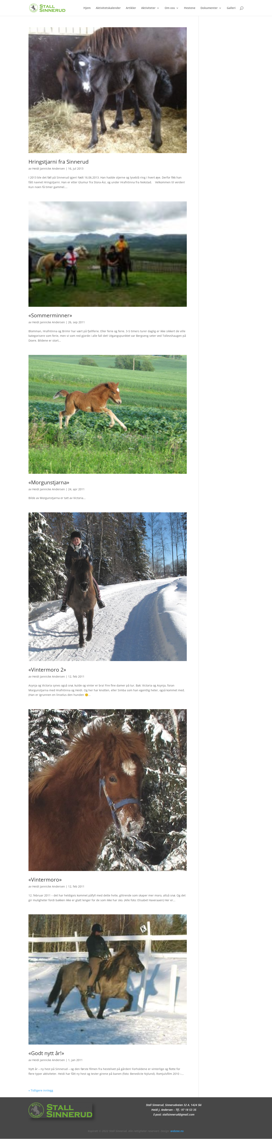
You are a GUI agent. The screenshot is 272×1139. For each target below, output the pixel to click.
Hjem (87, 8)
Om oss (170, 8)
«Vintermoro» (45, 879)
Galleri (231, 8)
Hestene (189, 8)
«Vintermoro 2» (47, 669)
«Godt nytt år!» (46, 1053)
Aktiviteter (148, 8)
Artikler (131, 8)
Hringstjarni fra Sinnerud (58, 161)
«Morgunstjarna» (48, 482)
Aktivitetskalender (108, 8)
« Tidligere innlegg (40, 1090)
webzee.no (177, 1131)
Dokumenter (209, 8)
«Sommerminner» (50, 315)
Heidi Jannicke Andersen (48, 168)
